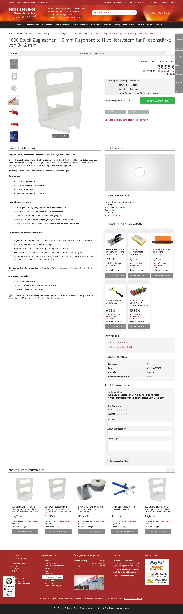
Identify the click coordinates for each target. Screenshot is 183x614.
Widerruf (48, 573)
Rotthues (29, 33)
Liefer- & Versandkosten (54, 566)
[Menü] (13, 578)
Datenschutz (50, 580)
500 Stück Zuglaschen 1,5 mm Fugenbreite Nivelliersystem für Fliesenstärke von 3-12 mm (25, 509)
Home (10, 33)
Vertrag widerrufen (53, 577)
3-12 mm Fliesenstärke (83, 33)
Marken (19, 33)
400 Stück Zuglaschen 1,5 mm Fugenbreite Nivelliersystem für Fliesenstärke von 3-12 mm (158, 509)
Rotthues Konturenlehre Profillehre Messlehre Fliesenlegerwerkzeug (162, 252)
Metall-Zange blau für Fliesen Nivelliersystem (123, 508)
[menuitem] (10, 24)
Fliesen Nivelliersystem (44, 33)
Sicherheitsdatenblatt (121, 346)
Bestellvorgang (51, 568)
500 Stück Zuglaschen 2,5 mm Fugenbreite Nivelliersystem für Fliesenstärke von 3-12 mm (58, 509)
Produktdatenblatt (119, 342)
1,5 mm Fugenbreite (63, 33)
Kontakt (48, 560)
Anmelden (153, 2)
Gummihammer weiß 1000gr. (113, 301)
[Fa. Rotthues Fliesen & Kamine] (26, 13)
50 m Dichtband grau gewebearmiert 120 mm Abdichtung (91, 509)
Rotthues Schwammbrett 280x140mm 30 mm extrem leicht (137, 252)
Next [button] (173, 470)
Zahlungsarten (50, 563)
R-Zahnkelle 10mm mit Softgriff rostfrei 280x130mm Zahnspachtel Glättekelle (115, 252)
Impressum (49, 583)
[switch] (9, 594)
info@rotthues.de (112, 215)
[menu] (92, 25)
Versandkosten (32, 521)
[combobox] (114, 12)
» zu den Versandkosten (123, 576)
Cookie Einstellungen (53, 586)
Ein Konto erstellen (168, 2)
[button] (115, 112)
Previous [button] (168, 470)
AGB (46, 571)
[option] (25, 505)
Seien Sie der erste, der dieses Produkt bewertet (126, 120)
